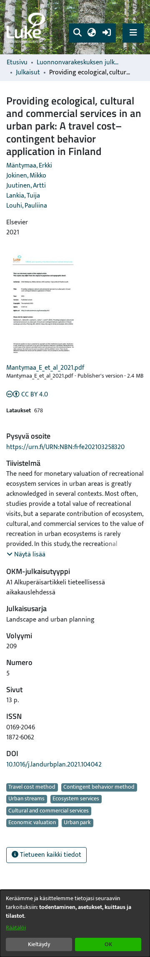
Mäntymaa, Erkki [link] (29, 165)
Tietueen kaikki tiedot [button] (49, 855)
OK (108, 944)
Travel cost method (31, 787)
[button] (77, 33)
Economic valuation (32, 823)
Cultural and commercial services (48, 811)
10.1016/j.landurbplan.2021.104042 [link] (54, 764)
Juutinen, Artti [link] (26, 185)
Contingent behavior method (99, 787)
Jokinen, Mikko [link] (26, 175)
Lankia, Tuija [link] (23, 195)
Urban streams (26, 799)
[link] (27, 27)
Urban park (77, 823)
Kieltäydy (39, 944)
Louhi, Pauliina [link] (26, 205)
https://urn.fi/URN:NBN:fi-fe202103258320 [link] (65, 447)
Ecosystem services (75, 799)
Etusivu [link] (17, 63)
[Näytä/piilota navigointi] (133, 32)
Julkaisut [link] (28, 73)
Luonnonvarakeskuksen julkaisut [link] (78, 63)
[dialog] (75, 923)
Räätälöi (16, 927)
